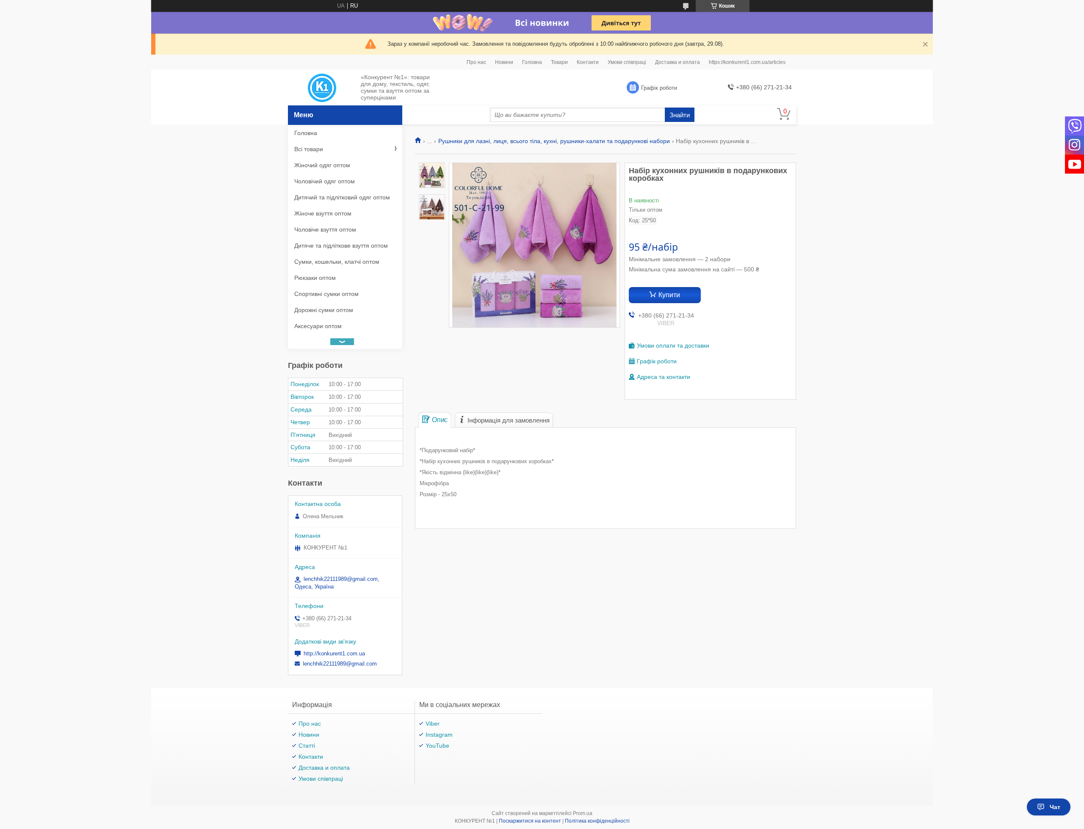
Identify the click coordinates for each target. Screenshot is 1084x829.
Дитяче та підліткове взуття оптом (341, 245)
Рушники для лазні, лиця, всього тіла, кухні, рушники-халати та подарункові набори (554, 141)
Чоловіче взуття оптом (325, 229)
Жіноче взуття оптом (322, 213)
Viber (433, 723)
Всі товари (308, 149)
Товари (559, 62)
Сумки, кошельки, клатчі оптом (336, 261)
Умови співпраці (627, 62)
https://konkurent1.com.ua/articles (747, 62)
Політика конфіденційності (597, 821)
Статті (307, 745)
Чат (1055, 807)
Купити (669, 294)
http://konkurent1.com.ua (334, 653)
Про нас (476, 62)
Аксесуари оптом (318, 326)
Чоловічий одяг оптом (324, 181)
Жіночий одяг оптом (322, 165)
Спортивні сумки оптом (326, 293)
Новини (504, 62)
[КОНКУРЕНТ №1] (322, 88)
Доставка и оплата (677, 62)
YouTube (437, 745)
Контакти (588, 62)
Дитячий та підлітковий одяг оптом (342, 197)
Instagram (439, 734)
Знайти (679, 115)
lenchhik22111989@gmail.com (340, 663)
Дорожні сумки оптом (323, 310)
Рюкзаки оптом (315, 277)
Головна (532, 62)
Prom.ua (582, 813)
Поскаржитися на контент (530, 821)
